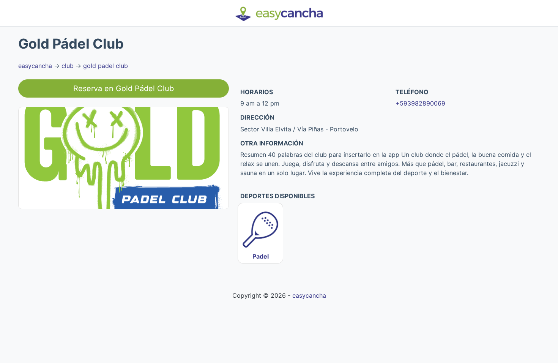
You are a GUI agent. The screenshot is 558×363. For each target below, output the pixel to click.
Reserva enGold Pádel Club (123, 88)
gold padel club (105, 65)
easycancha (35, 65)
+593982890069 (420, 103)
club (67, 65)
